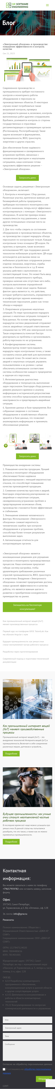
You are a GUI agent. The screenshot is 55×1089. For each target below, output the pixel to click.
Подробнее (11, 753)
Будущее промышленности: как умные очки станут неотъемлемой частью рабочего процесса (27, 817)
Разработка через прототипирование (20, 651)
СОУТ (5, 1086)
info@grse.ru (20, 913)
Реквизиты (8, 919)
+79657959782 (11, 888)
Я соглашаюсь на (27, 1071)
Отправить (44, 1078)
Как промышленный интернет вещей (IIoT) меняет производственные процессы (26, 729)
